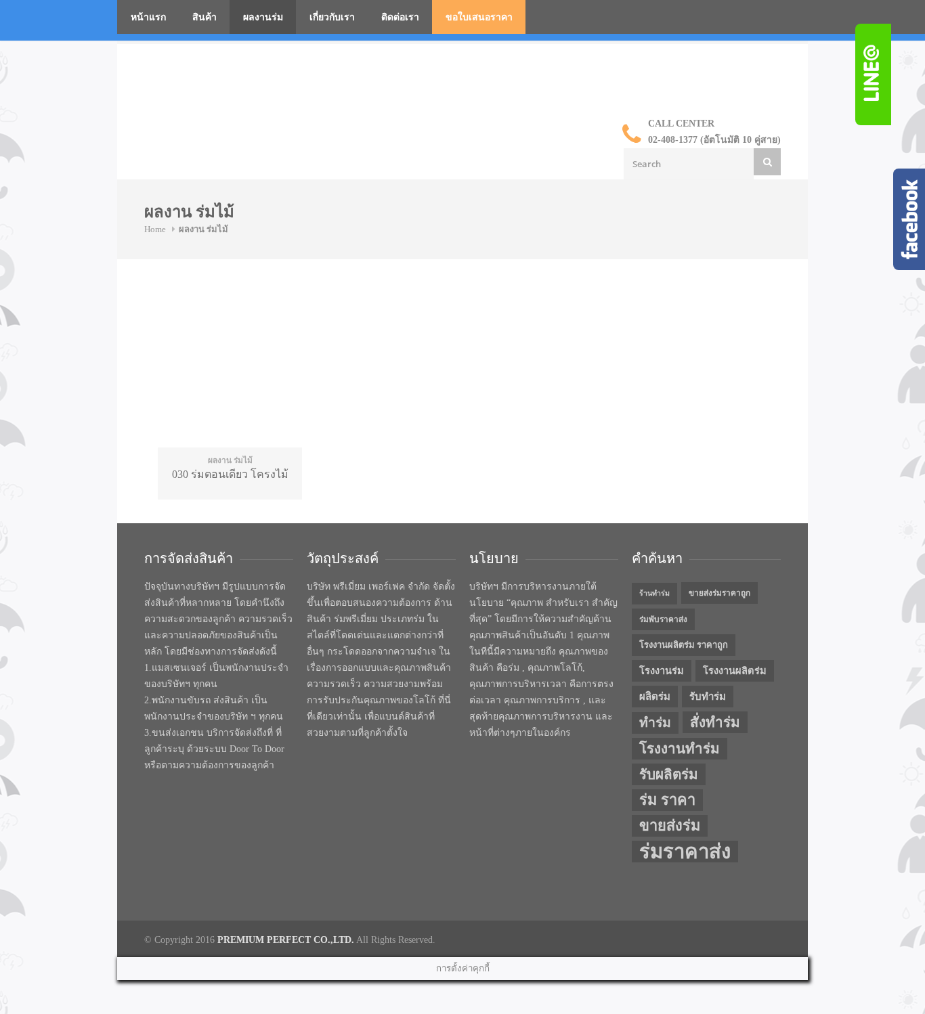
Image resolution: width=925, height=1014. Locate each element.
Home (155, 229)
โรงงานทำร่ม (679, 748)
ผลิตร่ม (654, 696)
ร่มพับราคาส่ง (663, 619)
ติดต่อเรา (400, 17)
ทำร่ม (655, 722)
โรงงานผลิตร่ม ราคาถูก (683, 645)
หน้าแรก (148, 17)
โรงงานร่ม (661, 670)
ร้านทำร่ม (654, 593)
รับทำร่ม (707, 696)
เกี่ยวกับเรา (332, 17)
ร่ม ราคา (667, 800)
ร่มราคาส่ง (685, 851)
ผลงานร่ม (263, 17)
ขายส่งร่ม (669, 826)
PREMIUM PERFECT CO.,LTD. (285, 940)
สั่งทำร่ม (715, 722)
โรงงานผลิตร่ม (735, 670)
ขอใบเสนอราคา (479, 17)
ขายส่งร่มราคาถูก (719, 593)
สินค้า (204, 17)
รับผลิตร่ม (668, 774)
